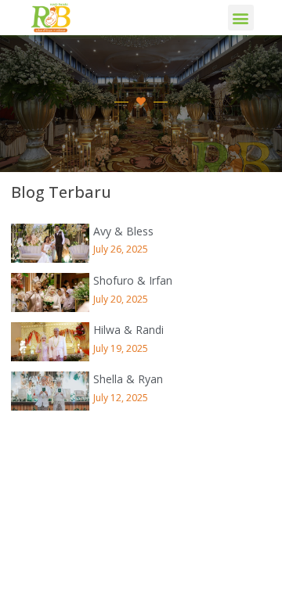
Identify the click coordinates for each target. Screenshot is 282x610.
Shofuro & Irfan (132, 280)
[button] (241, 17)
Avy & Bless (123, 231)
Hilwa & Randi (128, 329)
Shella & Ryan (128, 378)
